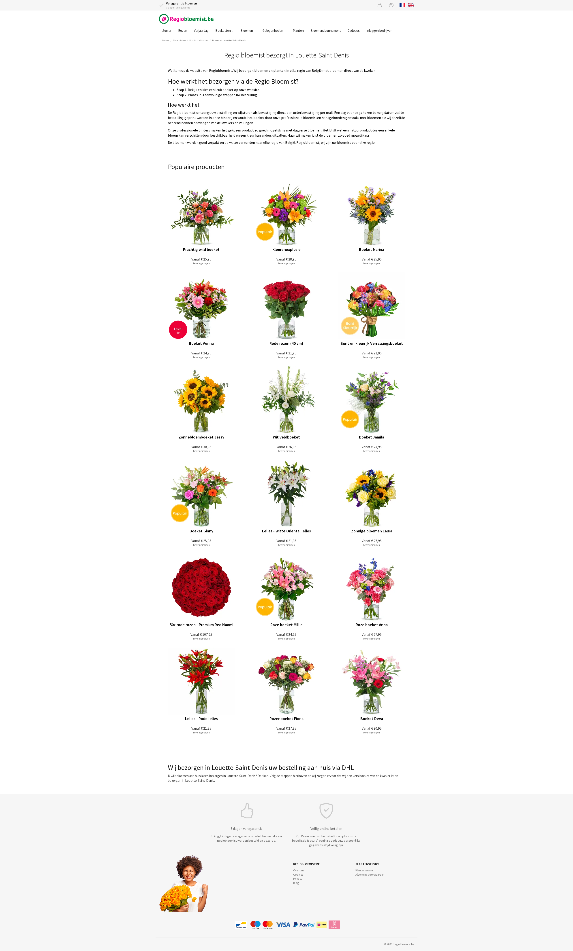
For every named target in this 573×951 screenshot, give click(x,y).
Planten (298, 30)
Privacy (297, 879)
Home (165, 40)
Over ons (298, 870)
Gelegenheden (273, 30)
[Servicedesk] (391, 5)
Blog (296, 883)
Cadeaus (354, 30)
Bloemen (247, 30)
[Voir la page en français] (403, 4)
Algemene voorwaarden (369, 875)
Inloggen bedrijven (379, 30)
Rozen (182, 30)
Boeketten (223, 30)
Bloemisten (179, 40)
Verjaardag (201, 30)
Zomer (166, 30)
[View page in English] (411, 4)
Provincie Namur (199, 40)
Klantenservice (364, 870)
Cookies (298, 875)
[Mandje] (379, 5)
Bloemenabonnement (325, 30)
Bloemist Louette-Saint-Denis (229, 40)
